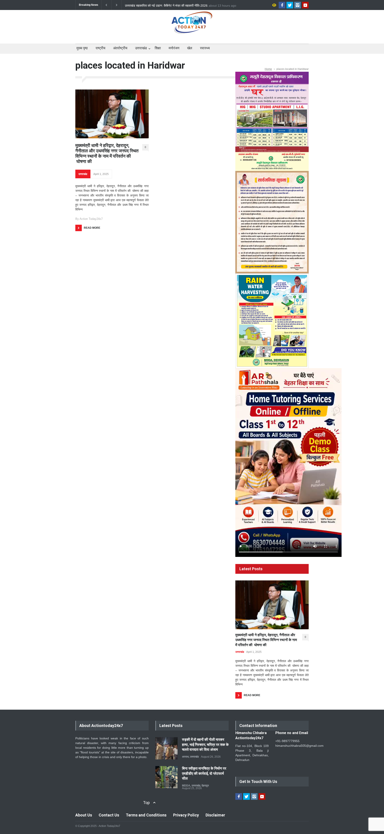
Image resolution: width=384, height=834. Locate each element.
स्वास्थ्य (205, 48)
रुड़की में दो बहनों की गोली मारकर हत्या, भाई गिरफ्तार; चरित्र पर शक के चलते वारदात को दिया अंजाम (205, 744)
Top (146, 802)
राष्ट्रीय (100, 48)
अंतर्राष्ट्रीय (120, 48)
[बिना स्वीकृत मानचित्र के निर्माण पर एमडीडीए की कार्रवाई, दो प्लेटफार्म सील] (166, 777)
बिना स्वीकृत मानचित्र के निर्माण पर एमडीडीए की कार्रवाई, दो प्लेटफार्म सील (204, 773)
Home (268, 69)
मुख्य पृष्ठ (82, 48)
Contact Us (109, 815)
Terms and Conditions (146, 815)
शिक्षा (158, 48)
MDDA (186, 785)
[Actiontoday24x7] (192, 26)
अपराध (185, 756)
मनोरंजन (174, 48)
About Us (83, 815)
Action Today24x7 (91, 218)
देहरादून (205, 785)
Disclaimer (215, 815)
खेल (189, 48)
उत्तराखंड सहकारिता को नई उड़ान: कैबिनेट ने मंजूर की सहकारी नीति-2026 (166, 5)
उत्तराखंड (141, 48)
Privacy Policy (186, 815)
